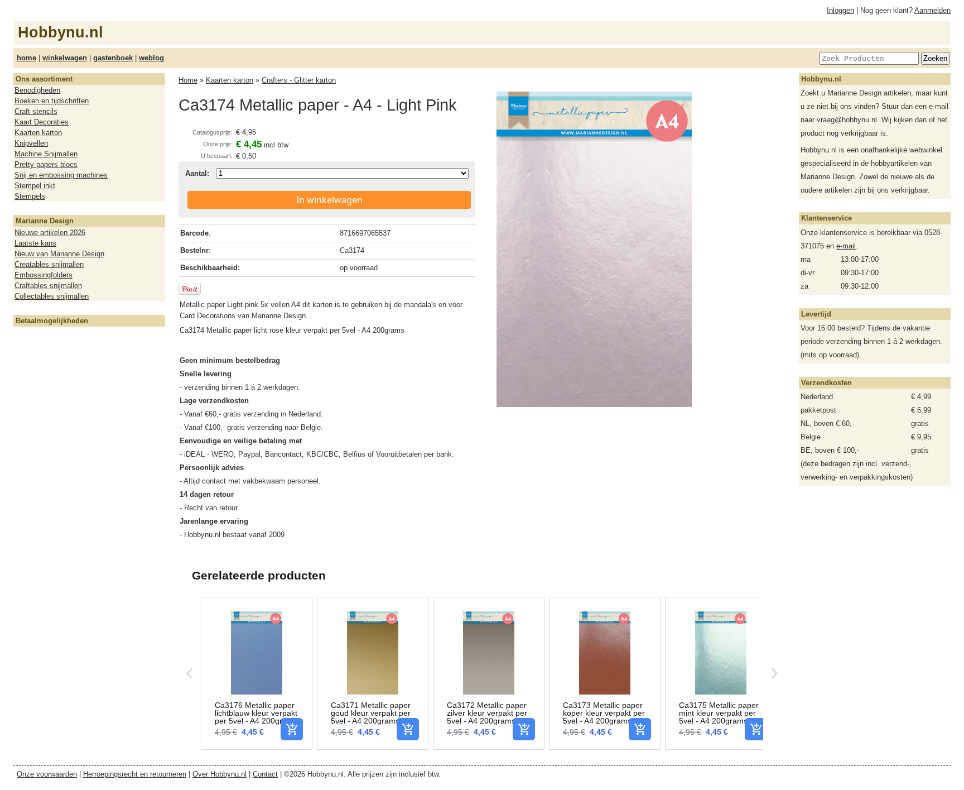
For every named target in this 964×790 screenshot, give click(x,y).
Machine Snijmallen (46, 154)
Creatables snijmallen (49, 264)
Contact (265, 774)
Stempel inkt (35, 185)
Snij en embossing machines (61, 175)
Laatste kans (35, 243)
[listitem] (256, 673)
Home (188, 80)
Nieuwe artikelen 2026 (50, 232)
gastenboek (113, 58)
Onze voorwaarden (47, 774)
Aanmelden (932, 10)
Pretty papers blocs (46, 164)
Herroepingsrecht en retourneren (134, 774)
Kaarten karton (38, 132)
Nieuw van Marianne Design (59, 254)
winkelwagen (64, 58)
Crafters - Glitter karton (299, 80)
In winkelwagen (329, 200)
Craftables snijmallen (48, 285)
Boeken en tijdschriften (52, 101)
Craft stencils (36, 111)
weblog (151, 58)
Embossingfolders (44, 275)
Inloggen (840, 10)
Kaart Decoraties (42, 122)
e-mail (846, 246)
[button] (190, 673)
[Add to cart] (292, 729)
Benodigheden (37, 90)
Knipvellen (31, 143)
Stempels (30, 196)
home (26, 58)
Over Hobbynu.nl (219, 774)
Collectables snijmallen (52, 296)
